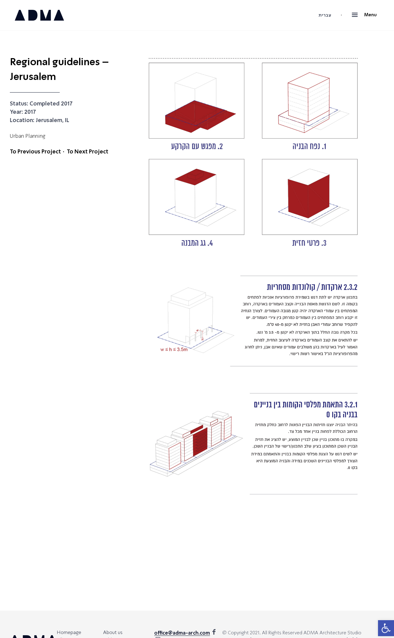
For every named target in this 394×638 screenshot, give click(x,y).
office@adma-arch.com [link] (182, 633)
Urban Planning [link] (28, 136)
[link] (386, 628)
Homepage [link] (69, 632)
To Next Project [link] (87, 152)
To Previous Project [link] (35, 152)
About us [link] (113, 632)
